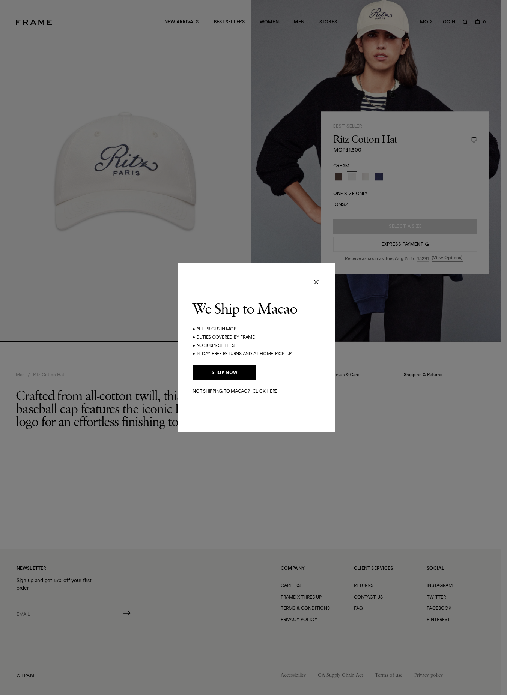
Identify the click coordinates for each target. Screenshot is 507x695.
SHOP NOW (225, 372)
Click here (265, 391)
